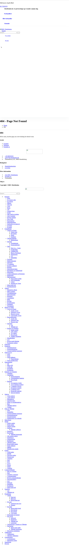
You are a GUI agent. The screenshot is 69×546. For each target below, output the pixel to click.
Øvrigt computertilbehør (14, 478)
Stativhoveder (11, 400)
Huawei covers (15, 314)
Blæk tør (13, 498)
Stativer (7, 394)
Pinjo (8, 198)
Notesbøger (10, 306)
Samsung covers (15, 312)
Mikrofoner (8, 420)
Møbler (9, 447)
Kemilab (9, 507)
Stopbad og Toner (16, 283)
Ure (12, 325)
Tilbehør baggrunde (16, 434)
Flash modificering (12, 360)
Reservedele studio (12, 444)
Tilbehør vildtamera (12, 535)
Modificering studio (12, 449)
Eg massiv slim (11, 200)
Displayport (10, 457)
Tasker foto (14, 232)
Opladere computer (12, 474)
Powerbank (14, 335)
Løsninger (14, 523)
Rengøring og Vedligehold (14, 270)
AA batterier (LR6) (16, 383)
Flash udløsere (11, 357)
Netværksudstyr (11, 479)
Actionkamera (9, 537)
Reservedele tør (15, 500)
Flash (8, 356)
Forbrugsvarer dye (16, 503)
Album (7, 288)
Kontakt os (7, 147)
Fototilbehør (8, 229)
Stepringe (10, 262)
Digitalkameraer (11, 347)
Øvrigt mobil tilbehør (13, 341)
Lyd (8, 339)
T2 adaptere (10, 264)
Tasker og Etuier (12, 230)
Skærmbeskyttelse (12, 269)
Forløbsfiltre (14, 249)
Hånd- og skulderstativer (14, 402)
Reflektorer (10, 441)
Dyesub (9, 502)
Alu (8, 209)
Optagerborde (11, 439)
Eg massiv (10, 201)
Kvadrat (9, 227)
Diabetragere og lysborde (14, 418)
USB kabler (10, 452)
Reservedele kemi (16, 508)
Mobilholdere (11, 338)
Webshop (6, 145)
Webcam (9, 482)
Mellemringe (14, 240)
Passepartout (10, 221)
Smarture (9, 323)
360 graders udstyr (12, 436)
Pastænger (14, 519)
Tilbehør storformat (16, 529)
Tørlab (9, 495)
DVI (8, 462)
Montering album (12, 290)
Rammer (7, 196)
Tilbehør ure (14, 327)
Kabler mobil (14, 330)
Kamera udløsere (12, 266)
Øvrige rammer (11, 217)
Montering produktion (13, 531)
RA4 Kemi (14, 510)
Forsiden (6, 143)
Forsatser (9, 259)
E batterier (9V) (15, 389)
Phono (9, 465)
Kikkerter (7, 344)
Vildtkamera (8, 532)
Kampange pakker (12, 343)
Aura (8, 206)
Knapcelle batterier (16, 391)
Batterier (9, 381)
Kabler (7, 450)
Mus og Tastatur (11, 471)
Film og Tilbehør (9, 409)
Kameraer (7, 346)
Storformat (10, 526)
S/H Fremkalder (15, 280)
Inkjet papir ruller (16, 527)
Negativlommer (11, 417)
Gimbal (9, 407)
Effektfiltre (14, 257)
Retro (8, 208)
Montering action (12, 540)
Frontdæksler (14, 243)
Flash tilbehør (15, 359)
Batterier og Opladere (11, 372)
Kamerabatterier (15, 376)
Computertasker (11, 476)
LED (8, 354)
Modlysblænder (11, 261)
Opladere (9, 373)
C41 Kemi (14, 513)
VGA (8, 463)
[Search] (18, 33)
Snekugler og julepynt (13, 224)
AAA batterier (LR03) (17, 384)
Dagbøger (10, 304)
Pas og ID (10, 516)
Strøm (9, 466)
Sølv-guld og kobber (13, 214)
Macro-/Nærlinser (16, 253)
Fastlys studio (11, 423)
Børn (8, 299)
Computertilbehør (10, 470)
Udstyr (13, 282)
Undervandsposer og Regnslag (16, 274)
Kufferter (13, 237)
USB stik (9, 367)
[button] (3, 31)
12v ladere (14, 333)
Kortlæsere (10, 370)
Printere (13, 505)
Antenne (9, 468)
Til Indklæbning (11, 293)
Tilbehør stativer (11, 405)
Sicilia (9, 213)
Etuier (12, 235)
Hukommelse (8, 362)
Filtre (8, 246)
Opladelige (10, 375)
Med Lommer (11, 291)
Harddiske (10, 368)
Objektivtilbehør (11, 238)
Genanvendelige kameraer (14, 351)
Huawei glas (14, 322)
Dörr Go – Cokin (16, 248)
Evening (9, 225)
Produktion (8, 494)
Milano (9, 203)
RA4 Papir (14, 511)
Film (8, 410)
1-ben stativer (11, 397)
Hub (8, 473)
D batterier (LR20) (16, 388)
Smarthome (8, 542)
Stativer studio (11, 426)
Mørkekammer (11, 277)
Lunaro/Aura (11, 211)
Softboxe (9, 428)
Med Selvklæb (11, 294)
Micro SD (10, 365)
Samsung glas (15, 320)
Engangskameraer (12, 349)
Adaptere (9, 458)
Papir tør (13, 497)
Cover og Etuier (11, 309)
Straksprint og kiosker (13, 515)
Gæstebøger (10, 298)
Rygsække (14, 233)
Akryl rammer (11, 216)
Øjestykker (10, 272)
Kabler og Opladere (12, 328)
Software (13, 518)
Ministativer (10, 399)
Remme (9, 267)
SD (8, 364)
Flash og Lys (8, 352)
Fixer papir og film (16, 278)
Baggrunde (10, 433)
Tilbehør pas (14, 521)
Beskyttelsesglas (11, 317)
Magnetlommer (11, 222)
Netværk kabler (11, 455)
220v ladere (14, 331)
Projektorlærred (11, 286)
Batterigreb (10, 275)
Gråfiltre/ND (14, 251)
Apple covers (14, 311)
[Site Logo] (6, 29)
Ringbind (9, 296)
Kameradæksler (15, 245)
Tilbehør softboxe (16, 429)
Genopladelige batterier (17, 378)
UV (12, 256)
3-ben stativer (11, 396)
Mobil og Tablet (9, 307)
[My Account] (1, 44)
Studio (6, 421)
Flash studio (10, 425)
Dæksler (9, 241)
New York (10, 219)
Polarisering (14, 254)
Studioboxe (10, 437)
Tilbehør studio (11, 442)
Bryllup (9, 301)
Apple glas (14, 319)
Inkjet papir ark (11, 285)
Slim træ (9, 204)
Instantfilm (10, 412)
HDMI (9, 454)
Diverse (7, 543)
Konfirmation (11, 302)
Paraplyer (10, 431)
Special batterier (15, 392)
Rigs (8, 404)
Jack (8, 460)
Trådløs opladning (16, 336)
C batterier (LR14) (16, 386)
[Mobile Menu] (0, 27)
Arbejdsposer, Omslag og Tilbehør (17, 524)
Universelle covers (16, 315)
